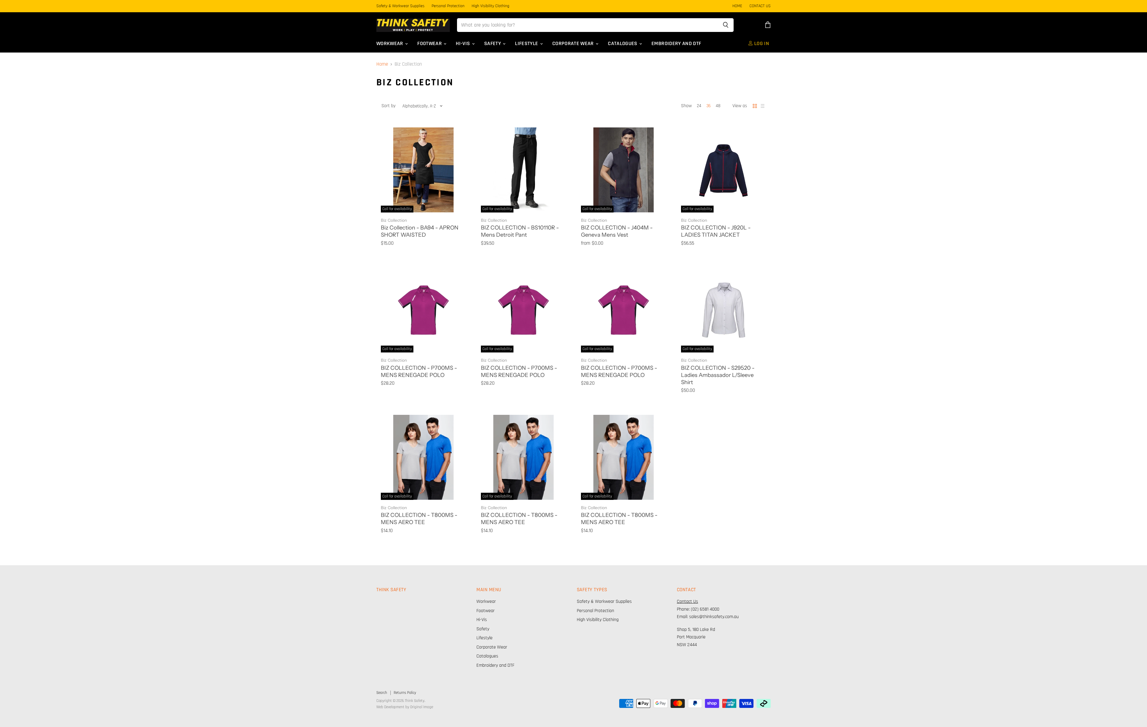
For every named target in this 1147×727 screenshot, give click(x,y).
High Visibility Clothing (490, 6)
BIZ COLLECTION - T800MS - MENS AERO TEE (419, 519)
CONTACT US (760, 6)
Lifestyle (527, 43)
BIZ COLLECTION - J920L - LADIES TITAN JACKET (716, 231)
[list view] (763, 106)
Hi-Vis (463, 43)
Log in (761, 43)
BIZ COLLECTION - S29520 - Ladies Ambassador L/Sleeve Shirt (718, 375)
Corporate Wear (573, 43)
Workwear (390, 43)
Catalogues (623, 43)
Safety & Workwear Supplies (400, 6)
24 (699, 106)
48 (718, 106)
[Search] (726, 25)
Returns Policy (405, 692)
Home (382, 64)
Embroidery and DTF (676, 43)
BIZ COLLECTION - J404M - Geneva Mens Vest (617, 231)
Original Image (421, 707)
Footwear (430, 43)
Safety (493, 43)
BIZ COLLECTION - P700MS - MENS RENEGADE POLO (419, 371)
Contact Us (687, 601)
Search (381, 692)
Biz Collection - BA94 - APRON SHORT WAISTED (420, 231)
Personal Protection (448, 6)
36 (708, 106)
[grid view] (755, 106)
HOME (737, 6)
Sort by (388, 106)
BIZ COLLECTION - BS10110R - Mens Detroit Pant (520, 231)
